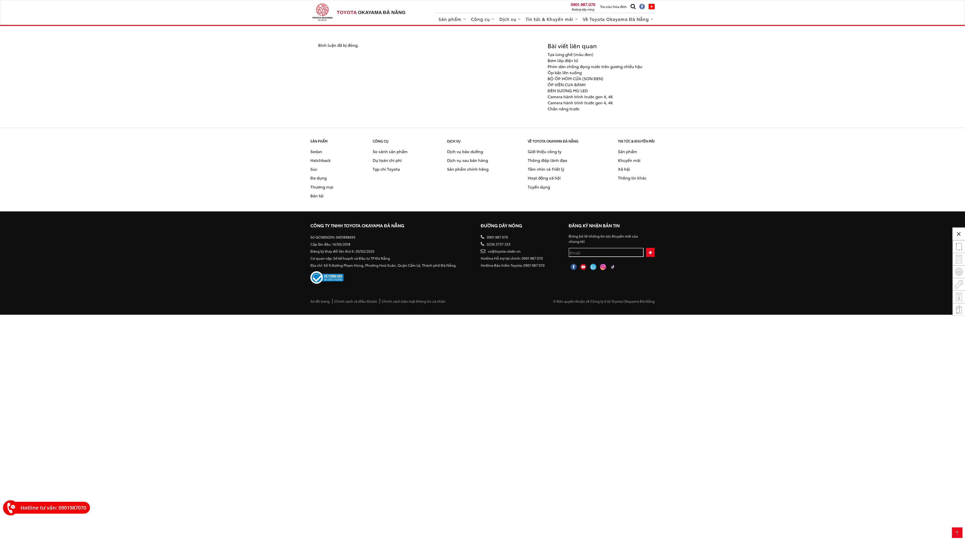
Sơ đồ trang (320, 301)
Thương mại (321, 187)
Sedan (316, 151)
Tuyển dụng (539, 187)
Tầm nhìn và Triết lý (546, 169)
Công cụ (480, 19)
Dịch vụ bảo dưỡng (465, 151)
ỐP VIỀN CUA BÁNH (567, 84)
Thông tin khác (632, 177)
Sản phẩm (450, 19)
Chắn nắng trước (564, 108)
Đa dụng (318, 177)
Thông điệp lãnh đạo (547, 160)
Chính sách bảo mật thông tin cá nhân (414, 301)
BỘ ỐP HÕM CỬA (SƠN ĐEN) (575, 78)
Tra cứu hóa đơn (613, 6)
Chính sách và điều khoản (355, 301)
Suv (313, 169)
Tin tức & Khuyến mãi (549, 19)
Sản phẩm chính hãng (468, 169)
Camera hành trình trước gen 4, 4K (580, 96)
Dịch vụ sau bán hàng (467, 160)
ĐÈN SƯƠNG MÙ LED (568, 90)
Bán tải (316, 195)
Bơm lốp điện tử (563, 60)
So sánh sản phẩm (390, 151)
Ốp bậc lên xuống (565, 72)
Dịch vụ (507, 19)
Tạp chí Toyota (386, 169)
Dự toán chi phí (387, 160)
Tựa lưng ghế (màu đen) (570, 54)
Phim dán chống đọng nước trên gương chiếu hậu (595, 66)
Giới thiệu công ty (544, 151)
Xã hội (624, 169)
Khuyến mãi (629, 160)
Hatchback (320, 160)
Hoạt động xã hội (544, 177)
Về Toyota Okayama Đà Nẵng (616, 19)
